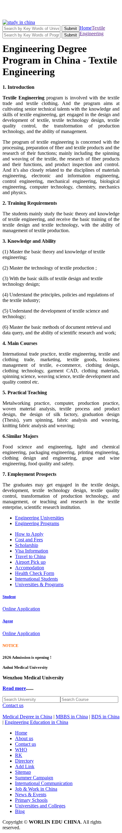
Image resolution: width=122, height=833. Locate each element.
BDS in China (105, 716)
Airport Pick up (30, 562)
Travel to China (30, 556)
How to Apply (29, 534)
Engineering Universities (39, 517)
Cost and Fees (29, 539)
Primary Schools (31, 800)
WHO (21, 749)
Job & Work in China (36, 789)
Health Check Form (34, 573)
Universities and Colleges (40, 805)
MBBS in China (72, 716)
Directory (24, 761)
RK (18, 755)
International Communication (44, 783)
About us (24, 738)
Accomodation (29, 567)
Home (85, 28)
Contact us (13, 705)
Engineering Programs (37, 523)
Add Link (24, 766)
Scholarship (26, 545)
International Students (36, 579)
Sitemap (23, 772)
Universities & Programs (39, 584)
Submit (70, 28)
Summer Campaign (34, 777)
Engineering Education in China (36, 722)
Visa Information (31, 550)
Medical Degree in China (27, 716)
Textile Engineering (92, 30)
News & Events (30, 794)
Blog (20, 811)
